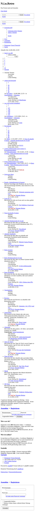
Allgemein (17, 95)
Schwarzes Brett (9, 174)
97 (8, 134)
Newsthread (7, 126)
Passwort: (5, 493)
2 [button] (4, 60)
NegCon (21, 170)
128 (9, 110)
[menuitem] (15, 31)
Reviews (6, 298)
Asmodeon (10, 116)
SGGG (21, 145)
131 (9, 114)
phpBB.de (20, 469)
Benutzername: (6, 488)
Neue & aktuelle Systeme (11, 213)
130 (9, 113)
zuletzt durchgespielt (10, 80)
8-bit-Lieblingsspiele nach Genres (13, 161)
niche (20, 122)
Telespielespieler (11, 152)
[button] (8, 53)
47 (8, 90)
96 (8, 132)
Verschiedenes (8, 95)
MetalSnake (22, 100)
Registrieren (15, 408)
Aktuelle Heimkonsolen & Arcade (20, 140)
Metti (8, 139)
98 (8, 135)
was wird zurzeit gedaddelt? (12, 103)
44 (8, 85)
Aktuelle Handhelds (10, 234)
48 (8, 92)
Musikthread (22, 379)
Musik (6, 371)
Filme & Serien (8, 356)
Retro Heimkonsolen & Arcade (19, 153)
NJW (11, 285)
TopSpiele (4, 455)
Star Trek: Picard (24, 366)
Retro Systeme (8, 250)
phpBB (10, 466)
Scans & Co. (7, 198)
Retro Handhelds (9, 272)
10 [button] (5, 68)
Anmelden (4, 408)
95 (8, 131)
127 (9, 108)
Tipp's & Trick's (8, 342)
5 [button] (4, 64)
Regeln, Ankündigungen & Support (14, 182)
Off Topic (7, 384)
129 (9, 111)
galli (20, 158)
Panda (12, 245)
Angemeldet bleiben (8, 416)
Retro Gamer (22, 322)
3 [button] (4, 61)
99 (8, 137)
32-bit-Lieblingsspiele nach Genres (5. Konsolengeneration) (15, 149)
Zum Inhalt (4, 11)
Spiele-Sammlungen (18, 332)
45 (8, 87)
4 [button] (4, 63)
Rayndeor (9, 93)
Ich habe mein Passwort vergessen (21, 414)
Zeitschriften (7, 312)
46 (8, 88)
